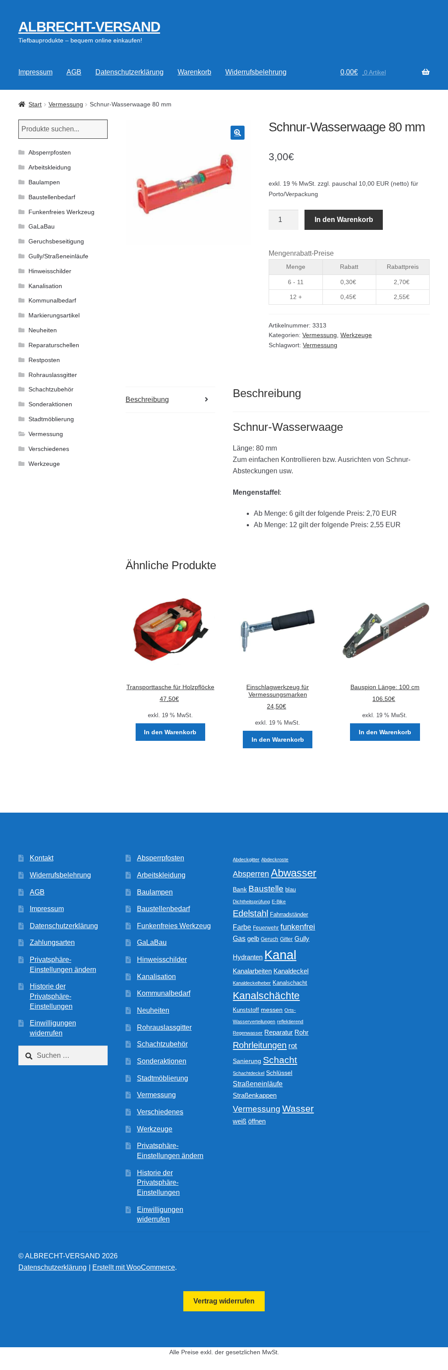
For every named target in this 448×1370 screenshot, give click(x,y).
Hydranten (247, 957)
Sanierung (247, 1061)
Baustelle (266, 888)
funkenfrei (297, 927)
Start (35, 104)
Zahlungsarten (52, 942)
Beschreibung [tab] (147, 399)
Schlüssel (279, 1073)
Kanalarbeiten (252, 971)
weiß (239, 1121)
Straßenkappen (254, 1095)
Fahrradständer (289, 915)
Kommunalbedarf (52, 300)
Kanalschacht (290, 982)
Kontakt (41, 858)
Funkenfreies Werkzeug (61, 211)
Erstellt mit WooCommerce (133, 1267)
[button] (238, 133)
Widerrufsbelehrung (256, 72)
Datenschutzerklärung (129, 72)
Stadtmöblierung (51, 419)
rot (292, 1046)
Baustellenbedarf (51, 197)
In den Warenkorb (344, 219)
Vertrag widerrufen (224, 1301)
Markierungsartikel (54, 315)
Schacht (280, 1060)
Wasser (298, 1108)
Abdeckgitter (246, 859)
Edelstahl (250, 913)
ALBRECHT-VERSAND (89, 27)
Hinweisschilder (49, 271)
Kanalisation (45, 285)
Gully (301, 938)
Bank (240, 889)
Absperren (251, 874)
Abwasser (293, 873)
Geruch (269, 939)
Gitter (286, 939)
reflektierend (290, 1021)
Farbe (242, 927)
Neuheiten (42, 330)
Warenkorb (194, 72)
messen (272, 1009)
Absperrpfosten (49, 152)
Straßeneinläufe (258, 1084)
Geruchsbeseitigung (56, 241)
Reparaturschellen (53, 345)
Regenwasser (247, 1032)
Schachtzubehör (51, 389)
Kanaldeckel (290, 971)
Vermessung (66, 104)
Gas (239, 938)
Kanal (280, 954)
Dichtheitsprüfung (251, 901)
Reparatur (278, 1032)
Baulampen (44, 182)
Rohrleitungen (260, 1045)
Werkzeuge (356, 334)
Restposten (44, 359)
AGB (73, 72)
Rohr (301, 1032)
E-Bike (279, 901)
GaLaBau (41, 226)
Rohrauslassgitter (52, 374)
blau (290, 889)
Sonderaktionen (50, 404)
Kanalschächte (266, 995)
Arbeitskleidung (49, 167)
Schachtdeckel (248, 1073)
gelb (253, 938)
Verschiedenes (48, 448)
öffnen (257, 1121)
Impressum (35, 72)
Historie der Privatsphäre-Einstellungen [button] (51, 996)
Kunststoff (246, 1010)
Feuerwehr (266, 928)
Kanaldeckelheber (252, 983)
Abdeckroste (274, 859)
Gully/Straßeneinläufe (58, 256)
